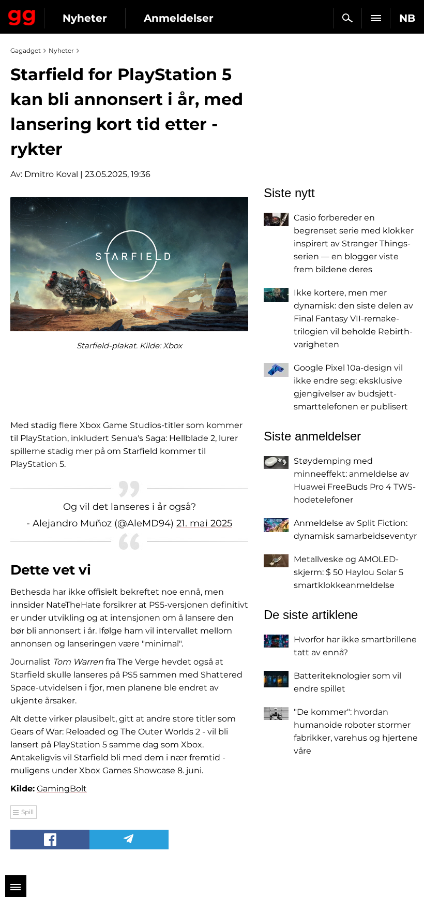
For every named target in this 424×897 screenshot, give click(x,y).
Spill (27, 812)
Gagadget (22, 15)
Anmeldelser (179, 18)
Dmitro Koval (51, 174)
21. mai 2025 (204, 523)
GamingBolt (62, 788)
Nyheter (85, 18)
